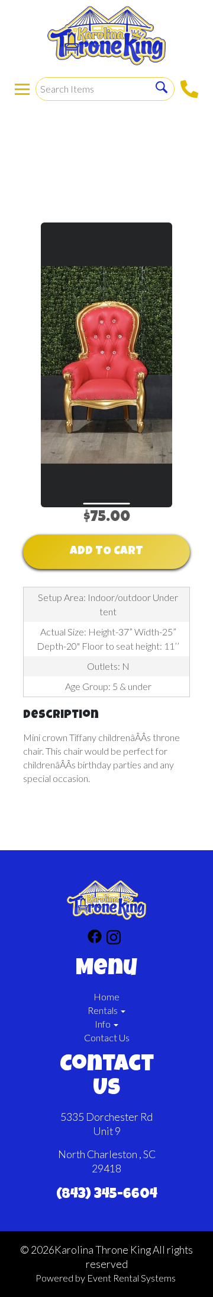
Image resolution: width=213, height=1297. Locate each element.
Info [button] (103, 1023)
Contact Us (107, 1037)
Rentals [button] (104, 1010)
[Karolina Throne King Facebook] (95, 939)
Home (106, 996)
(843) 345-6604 (106, 1195)
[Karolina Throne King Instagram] (113, 939)
